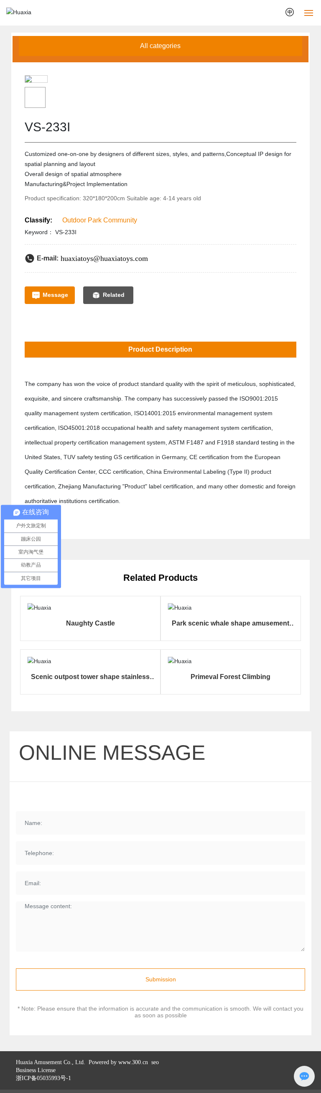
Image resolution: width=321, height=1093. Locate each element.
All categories (160, 45)
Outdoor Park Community (99, 220)
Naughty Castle (90, 623)
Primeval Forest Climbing (230, 676)
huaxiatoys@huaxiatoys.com (104, 258)
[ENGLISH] (290, 12)
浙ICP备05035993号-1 (43, 1078)
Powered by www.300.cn (117, 1062)
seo (154, 1062)
